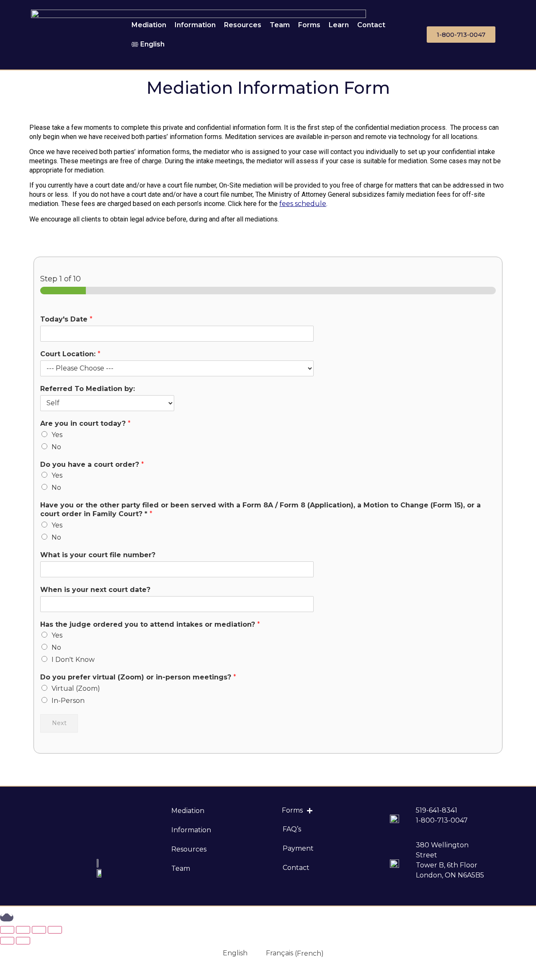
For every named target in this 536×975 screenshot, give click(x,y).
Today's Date (66, 319)
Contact (371, 25)
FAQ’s (292, 829)
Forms (309, 25)
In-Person (68, 701)
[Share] (23, 930)
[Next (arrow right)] (23, 940)
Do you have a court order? (92, 464)
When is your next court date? (95, 590)
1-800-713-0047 (442, 820)
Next (59, 723)
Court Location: (70, 354)
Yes (57, 435)
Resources (242, 25)
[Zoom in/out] (55, 930)
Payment (298, 848)
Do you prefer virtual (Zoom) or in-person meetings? (138, 677)
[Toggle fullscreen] (39, 930)
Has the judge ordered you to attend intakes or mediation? (150, 624)
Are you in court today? (85, 423)
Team (280, 25)
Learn (339, 25)
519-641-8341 (436, 810)
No (56, 447)
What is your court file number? (97, 555)
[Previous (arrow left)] (7, 940)
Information (195, 25)
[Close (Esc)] (7, 930)
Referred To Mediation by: (87, 389)
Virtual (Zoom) (76, 688)
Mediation (148, 25)
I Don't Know (73, 660)
